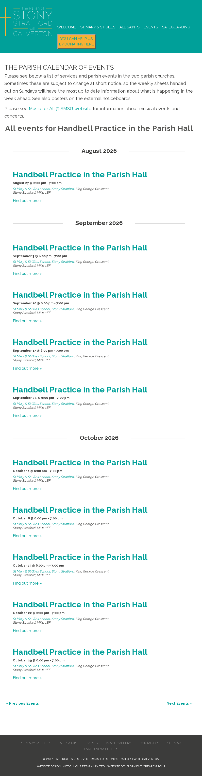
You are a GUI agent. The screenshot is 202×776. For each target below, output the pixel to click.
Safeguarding (176, 27)
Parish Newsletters (101, 749)
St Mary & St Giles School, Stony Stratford (43, 189)
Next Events (179, 703)
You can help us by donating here (76, 42)
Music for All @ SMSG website (60, 108)
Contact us (149, 743)
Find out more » (27, 200)
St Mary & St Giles (97, 27)
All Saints (129, 27)
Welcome (66, 27)
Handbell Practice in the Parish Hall (80, 174)
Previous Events (22, 703)
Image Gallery (118, 743)
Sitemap (174, 743)
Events (151, 27)
